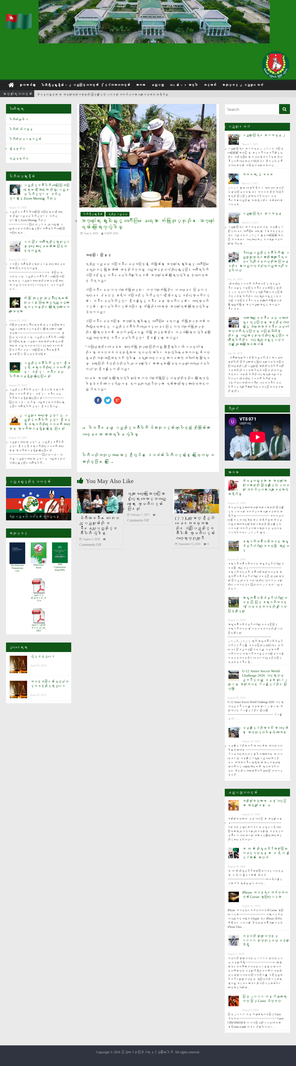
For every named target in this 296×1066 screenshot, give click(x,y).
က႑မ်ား (174, 85)
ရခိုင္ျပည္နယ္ (117, 214)
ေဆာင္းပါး (193, 85)
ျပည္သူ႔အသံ (253, 85)
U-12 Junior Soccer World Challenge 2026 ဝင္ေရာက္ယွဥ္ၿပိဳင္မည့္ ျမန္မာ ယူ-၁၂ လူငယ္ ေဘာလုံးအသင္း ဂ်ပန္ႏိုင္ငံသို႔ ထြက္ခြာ (258, 680)
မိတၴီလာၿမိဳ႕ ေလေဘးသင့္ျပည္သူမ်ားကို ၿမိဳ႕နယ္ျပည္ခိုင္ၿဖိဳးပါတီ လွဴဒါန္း (99, 525)
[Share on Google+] (117, 399)
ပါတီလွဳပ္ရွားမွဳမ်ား (52, 85)
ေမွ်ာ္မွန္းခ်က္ (17, 148)
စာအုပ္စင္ (230, 85)
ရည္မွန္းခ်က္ (18, 158)
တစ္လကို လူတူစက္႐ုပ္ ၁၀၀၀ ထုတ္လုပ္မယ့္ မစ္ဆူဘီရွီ (265, 940)
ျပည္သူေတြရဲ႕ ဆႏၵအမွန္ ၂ (264, 135)
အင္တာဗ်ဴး (209, 85)
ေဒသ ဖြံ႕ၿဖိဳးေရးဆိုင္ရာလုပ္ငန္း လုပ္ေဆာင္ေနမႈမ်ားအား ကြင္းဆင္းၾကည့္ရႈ (46, 246)
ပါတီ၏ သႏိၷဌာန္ (20, 129)
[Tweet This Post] (107, 399)
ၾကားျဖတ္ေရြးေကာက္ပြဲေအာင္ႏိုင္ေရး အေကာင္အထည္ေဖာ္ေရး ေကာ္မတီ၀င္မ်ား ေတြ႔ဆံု (146, 501)
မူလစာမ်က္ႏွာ (27, 85)
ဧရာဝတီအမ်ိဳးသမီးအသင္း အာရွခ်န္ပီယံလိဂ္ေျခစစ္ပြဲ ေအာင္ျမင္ (265, 546)
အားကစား (140, 85)
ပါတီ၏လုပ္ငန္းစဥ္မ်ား (25, 139)
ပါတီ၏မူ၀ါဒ (18, 119)
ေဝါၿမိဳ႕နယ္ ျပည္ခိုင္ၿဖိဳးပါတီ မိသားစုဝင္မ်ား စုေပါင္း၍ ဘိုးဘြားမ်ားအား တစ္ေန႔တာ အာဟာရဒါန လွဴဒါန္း (146, 431)
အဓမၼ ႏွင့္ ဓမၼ (257, 174)
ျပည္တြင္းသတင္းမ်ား (86, 85)
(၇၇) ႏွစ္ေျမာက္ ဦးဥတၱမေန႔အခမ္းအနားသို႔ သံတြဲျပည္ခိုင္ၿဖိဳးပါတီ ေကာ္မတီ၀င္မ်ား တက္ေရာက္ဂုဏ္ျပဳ (195, 528)
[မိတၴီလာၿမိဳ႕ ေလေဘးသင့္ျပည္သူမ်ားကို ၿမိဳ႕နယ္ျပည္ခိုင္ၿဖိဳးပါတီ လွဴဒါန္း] (100, 492)
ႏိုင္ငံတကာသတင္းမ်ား (117, 85)
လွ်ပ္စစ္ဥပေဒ (42, 656)
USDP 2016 (111, 233)
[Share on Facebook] (98, 399)
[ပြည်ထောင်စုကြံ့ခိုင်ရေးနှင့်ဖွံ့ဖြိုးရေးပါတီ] (19, 16)
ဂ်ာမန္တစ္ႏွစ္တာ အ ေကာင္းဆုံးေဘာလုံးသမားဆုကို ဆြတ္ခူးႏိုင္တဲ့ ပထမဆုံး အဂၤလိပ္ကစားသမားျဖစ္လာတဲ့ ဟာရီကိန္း (102, 94)
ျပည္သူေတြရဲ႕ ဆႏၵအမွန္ (261, 213)
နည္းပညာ (157, 85)
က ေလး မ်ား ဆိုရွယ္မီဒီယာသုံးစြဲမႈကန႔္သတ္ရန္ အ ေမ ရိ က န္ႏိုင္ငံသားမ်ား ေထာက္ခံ (265, 853)
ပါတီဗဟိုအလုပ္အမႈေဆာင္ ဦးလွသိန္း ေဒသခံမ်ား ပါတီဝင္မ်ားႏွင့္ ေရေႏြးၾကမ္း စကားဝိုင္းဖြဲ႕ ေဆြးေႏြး (148, 458)
